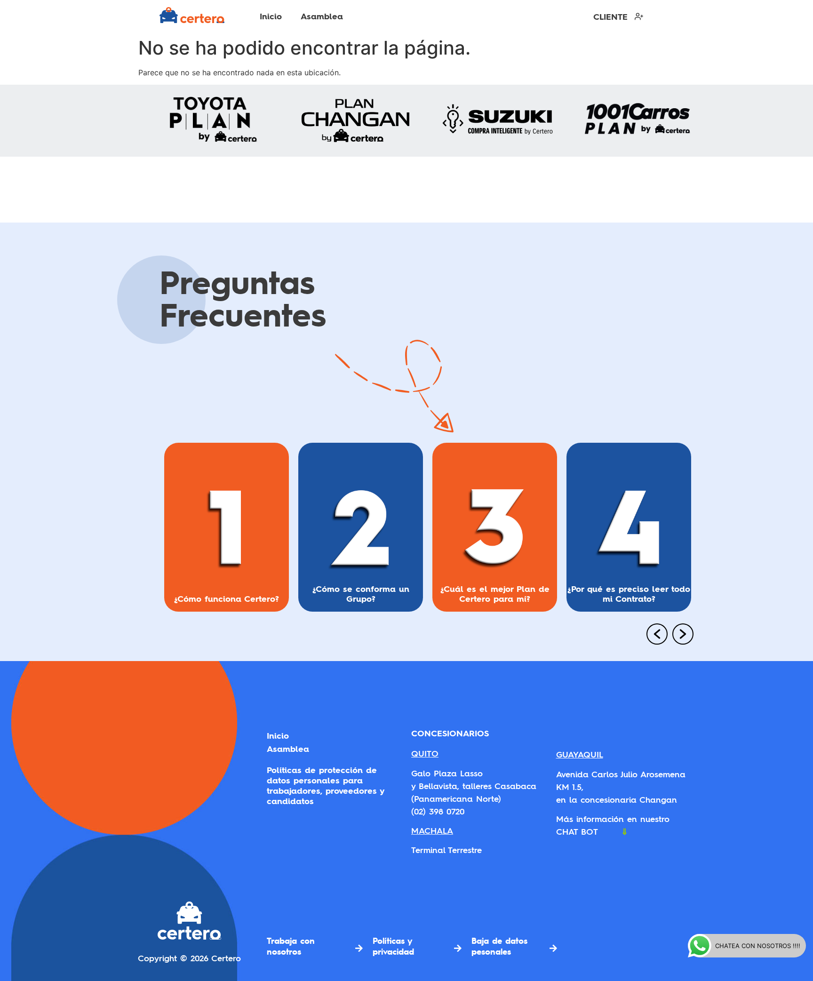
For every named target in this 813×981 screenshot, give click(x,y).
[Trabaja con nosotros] (359, 948)
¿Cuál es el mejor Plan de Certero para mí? (495, 593)
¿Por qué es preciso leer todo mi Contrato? (628, 593)
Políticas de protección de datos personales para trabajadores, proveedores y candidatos (325, 785)
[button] (653, 635)
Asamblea (322, 16)
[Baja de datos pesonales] (553, 948)
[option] (226, 531)
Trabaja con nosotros (291, 946)
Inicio (271, 16)
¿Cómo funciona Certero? (226, 598)
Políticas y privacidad (393, 946)
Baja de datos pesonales (499, 946)
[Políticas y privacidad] (458, 948)
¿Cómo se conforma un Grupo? (360, 593)
